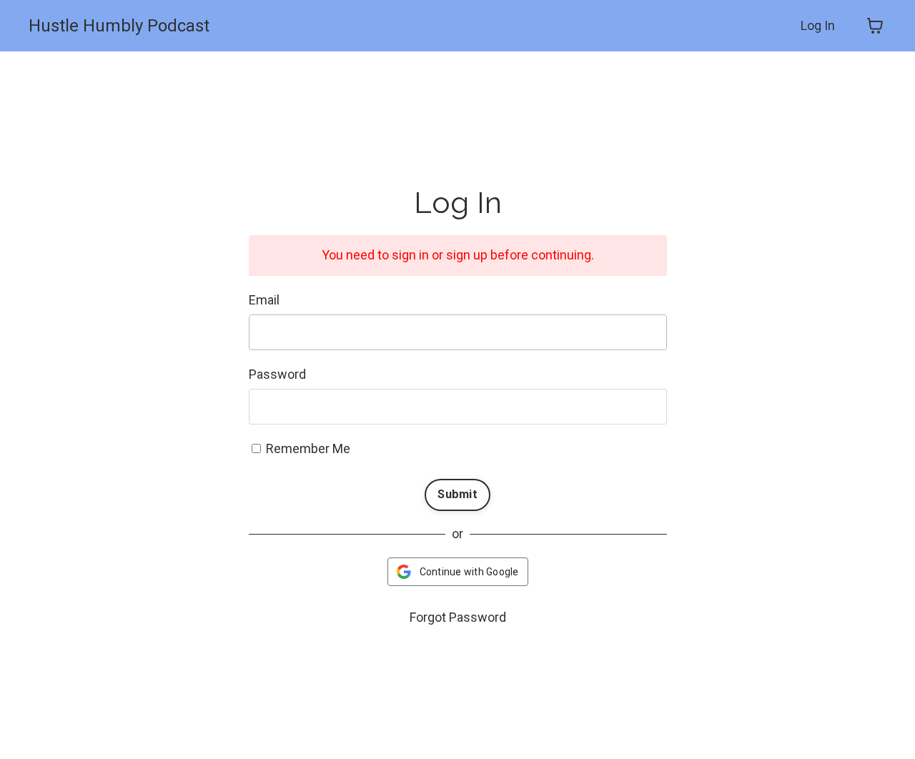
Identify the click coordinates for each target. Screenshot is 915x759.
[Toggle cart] (875, 25)
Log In (818, 25)
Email (264, 299)
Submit (457, 494)
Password (277, 374)
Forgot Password (458, 617)
